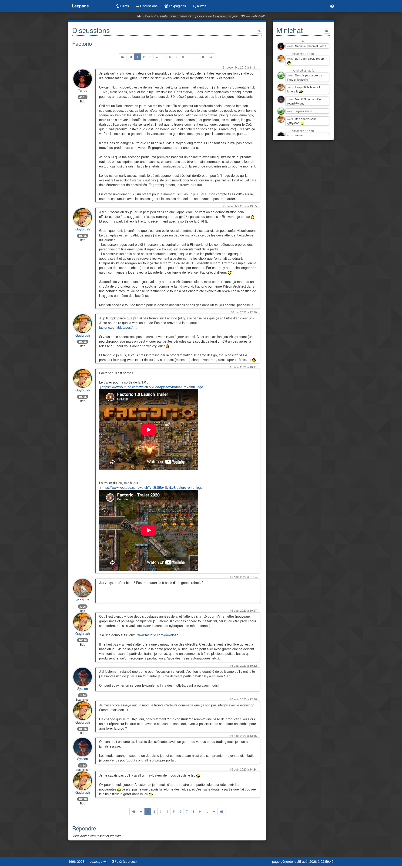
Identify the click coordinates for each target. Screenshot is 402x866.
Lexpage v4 (98, 861)
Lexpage (80, 6)
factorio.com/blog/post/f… (118, 327)
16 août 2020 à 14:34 (243, 769)
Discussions (148, 5)
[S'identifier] (331, 6)
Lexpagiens (177, 5)
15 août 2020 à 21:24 (243, 577)
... (196, 57)
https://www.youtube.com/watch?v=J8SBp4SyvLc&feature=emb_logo (152, 487)
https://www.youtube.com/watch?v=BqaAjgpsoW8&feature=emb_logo (152, 386)
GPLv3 (117, 861)
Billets (124, 5)
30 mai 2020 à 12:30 (244, 312)
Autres (201, 5)
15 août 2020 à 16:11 (243, 367)
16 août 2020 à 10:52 (243, 665)
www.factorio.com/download (157, 635)
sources (130, 861)
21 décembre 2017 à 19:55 (240, 206)
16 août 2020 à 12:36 (243, 699)
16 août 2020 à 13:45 (243, 736)
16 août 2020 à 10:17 (243, 610)
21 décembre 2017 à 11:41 (240, 67)
